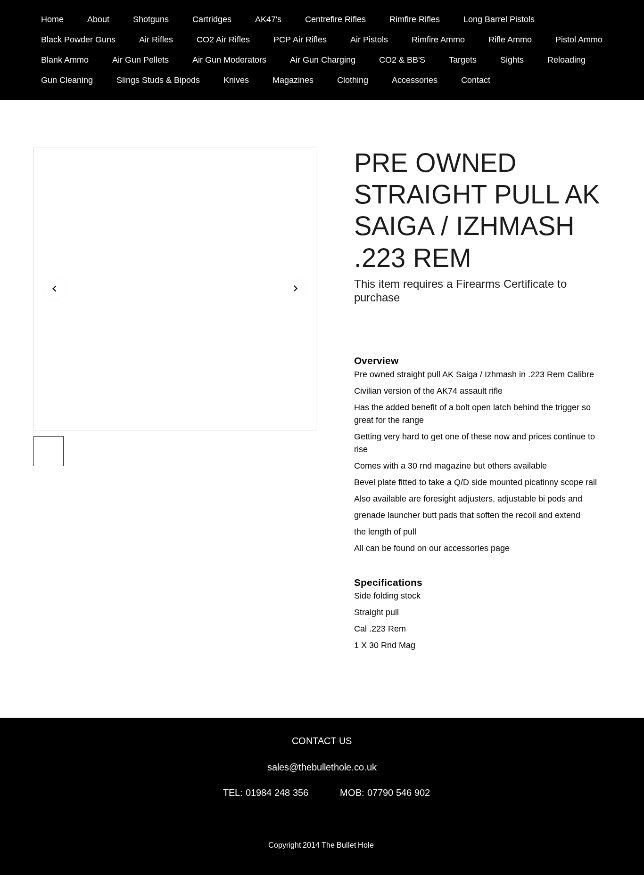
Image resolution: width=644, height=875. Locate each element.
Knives (236, 80)
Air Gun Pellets (140, 60)
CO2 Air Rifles (223, 39)
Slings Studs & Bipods (158, 80)
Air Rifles (156, 39)
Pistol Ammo (579, 39)
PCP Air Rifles (300, 39)
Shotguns (151, 19)
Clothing (352, 80)
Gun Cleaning (67, 80)
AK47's (268, 19)
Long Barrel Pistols (499, 19)
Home (52, 19)
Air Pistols (369, 39)
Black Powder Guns (78, 39)
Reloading (566, 60)
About (98, 19)
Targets (463, 60)
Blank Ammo (65, 60)
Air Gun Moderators (229, 60)
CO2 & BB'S (402, 60)
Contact (475, 80)
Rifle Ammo (510, 39)
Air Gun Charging (322, 60)
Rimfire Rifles (414, 19)
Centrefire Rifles (335, 19)
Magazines (293, 80)
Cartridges (211, 19)
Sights (512, 60)
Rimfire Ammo (438, 39)
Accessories (415, 80)
